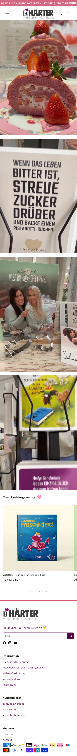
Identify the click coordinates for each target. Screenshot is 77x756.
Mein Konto (9, 709)
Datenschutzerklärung (16, 661)
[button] (7, 13)
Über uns (8, 734)
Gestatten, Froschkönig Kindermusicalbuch (24, 574)
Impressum (9, 684)
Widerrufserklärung (14, 673)
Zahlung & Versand (14, 703)
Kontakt (7, 739)
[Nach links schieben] (31, 592)
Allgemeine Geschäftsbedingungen (23, 667)
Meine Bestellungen (14, 715)
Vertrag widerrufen (14, 679)
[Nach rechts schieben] (46, 592)
